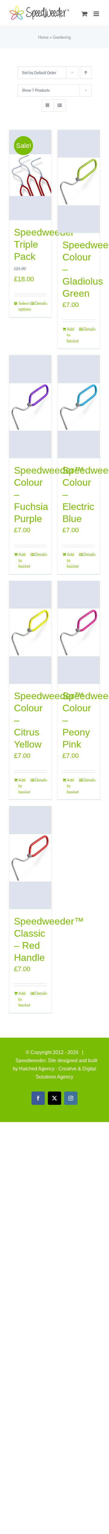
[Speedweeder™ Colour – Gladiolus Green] (79, 181)
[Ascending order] (86, 73)
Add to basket (72, 335)
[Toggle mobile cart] (84, 14)
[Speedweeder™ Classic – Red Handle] (30, 857)
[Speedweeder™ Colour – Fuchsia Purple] (30, 406)
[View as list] (59, 105)
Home (43, 37)
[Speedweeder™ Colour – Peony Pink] (79, 632)
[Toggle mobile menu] (97, 14)
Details (41, 303)
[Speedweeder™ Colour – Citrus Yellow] (30, 632)
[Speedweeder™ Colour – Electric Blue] (79, 406)
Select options (24, 306)
